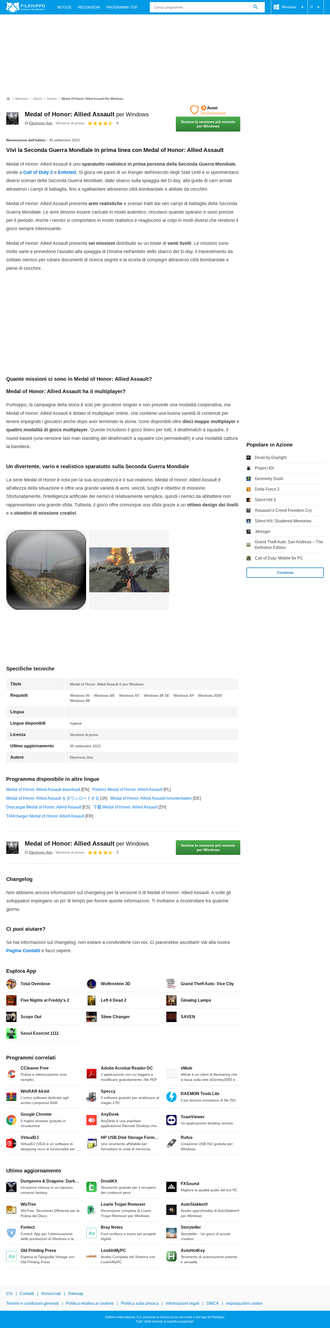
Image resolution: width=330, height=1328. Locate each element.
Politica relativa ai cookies (90, 1303)
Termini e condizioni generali (32, 1303)
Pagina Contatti (23, 950)
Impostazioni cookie (244, 1303)
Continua (285, 572)
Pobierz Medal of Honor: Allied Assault (127, 789)
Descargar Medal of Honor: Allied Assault (43, 807)
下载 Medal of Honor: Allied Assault (125, 807)
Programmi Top (121, 7)
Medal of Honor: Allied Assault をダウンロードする (52, 798)
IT (311, 7)
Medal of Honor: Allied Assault (87, 114)
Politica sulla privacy (140, 1303)
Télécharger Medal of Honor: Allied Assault (45, 816)
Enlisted (67, 172)
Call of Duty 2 (38, 172)
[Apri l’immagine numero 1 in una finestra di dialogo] (129, 569)
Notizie (64, 7)
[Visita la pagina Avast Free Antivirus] (208, 110)
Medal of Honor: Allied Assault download (43, 789)
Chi (9, 1293)
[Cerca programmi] (255, 7)
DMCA (213, 1303)
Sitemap (75, 1293)
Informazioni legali (182, 1303)
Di (38, 123)
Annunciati (51, 1293)
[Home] (8, 98)
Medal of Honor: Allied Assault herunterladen (151, 798)
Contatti (27, 1293)
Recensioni (89, 7)
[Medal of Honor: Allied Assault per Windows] (12, 118)
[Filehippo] (25, 7)
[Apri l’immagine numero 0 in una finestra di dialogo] (46, 570)
